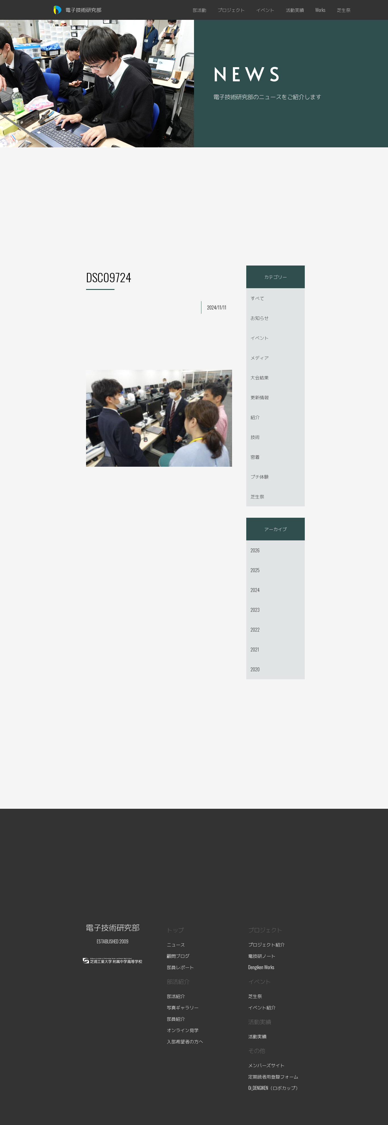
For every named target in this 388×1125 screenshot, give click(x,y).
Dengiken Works (261, 967)
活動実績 (257, 1036)
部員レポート (180, 967)
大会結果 (260, 377)
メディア (260, 357)
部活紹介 (176, 996)
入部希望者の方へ (185, 1041)
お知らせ (260, 318)
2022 (255, 629)
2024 (255, 590)
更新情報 (260, 397)
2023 (255, 609)
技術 (255, 437)
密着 (255, 456)
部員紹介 (176, 1018)
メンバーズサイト (266, 1065)
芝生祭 (257, 496)
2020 (255, 669)
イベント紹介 (262, 1007)
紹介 (255, 417)
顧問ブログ (178, 955)
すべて (257, 298)
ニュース (176, 944)
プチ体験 (260, 476)
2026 (255, 550)
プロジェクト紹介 (266, 944)
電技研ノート (262, 955)
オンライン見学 (183, 1030)
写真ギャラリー (183, 1007)
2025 (255, 570)
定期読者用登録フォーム (273, 1076)
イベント (260, 337)
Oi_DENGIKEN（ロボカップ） (274, 1087)
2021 (255, 649)
